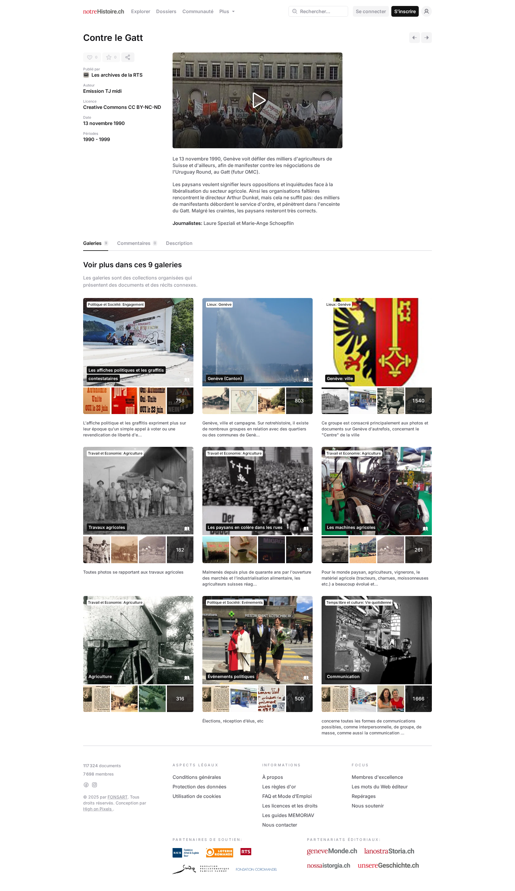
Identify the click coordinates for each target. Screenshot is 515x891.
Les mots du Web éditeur (380, 787)
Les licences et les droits (290, 806)
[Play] (257, 100)
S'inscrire (405, 11)
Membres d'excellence (377, 777)
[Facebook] (86, 785)
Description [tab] (179, 243)
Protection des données (200, 787)
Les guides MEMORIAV (288, 815)
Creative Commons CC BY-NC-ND (122, 107)
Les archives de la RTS (116, 75)
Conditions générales (197, 777)
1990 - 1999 (96, 139)
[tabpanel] (257, 497)
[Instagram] (94, 785)
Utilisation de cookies (197, 796)
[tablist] (257, 243)
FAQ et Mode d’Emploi (287, 796)
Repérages (364, 796)
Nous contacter (279, 825)
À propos (272, 777)
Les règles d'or (279, 787)
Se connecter (371, 11)
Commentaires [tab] (136, 243)
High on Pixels (98, 808)
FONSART (118, 796)
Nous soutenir (368, 806)
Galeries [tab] (95, 243)
